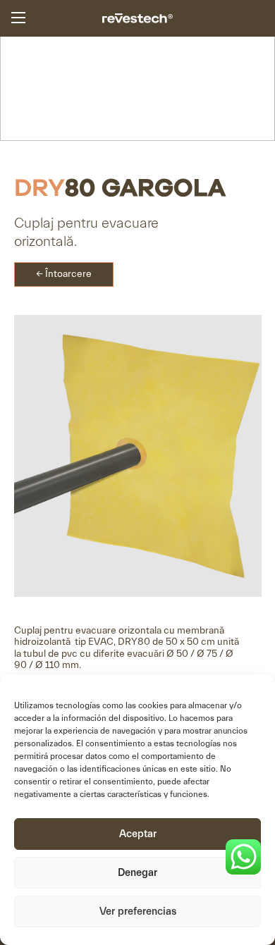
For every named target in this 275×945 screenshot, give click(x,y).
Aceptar (138, 834)
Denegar (137, 873)
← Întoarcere (64, 274)
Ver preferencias (137, 912)
